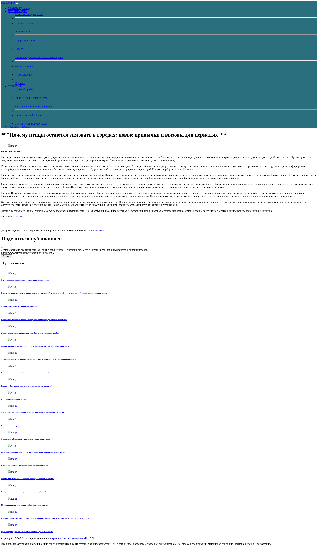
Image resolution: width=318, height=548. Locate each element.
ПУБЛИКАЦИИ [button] (17, 11)
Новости (19, 48)
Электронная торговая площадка (33, 106)
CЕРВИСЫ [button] (14, 86)
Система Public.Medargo (28, 115)
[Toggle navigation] (16, 3)
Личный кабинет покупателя (31, 97)
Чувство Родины (24, 23)
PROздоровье (22, 31)
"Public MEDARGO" (98, 230)
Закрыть (7, 256)
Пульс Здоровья (23, 74)
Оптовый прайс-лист (26, 89)
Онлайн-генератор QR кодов (31, 123)
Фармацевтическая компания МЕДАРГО (73, 538)
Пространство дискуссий (29, 14)
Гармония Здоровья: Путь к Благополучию (39, 57)
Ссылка (19, 216)
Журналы (20, 83)
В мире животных (25, 40)
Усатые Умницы (24, 66)
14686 (17, 151)
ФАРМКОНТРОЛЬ (19, 126)
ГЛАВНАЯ (19, 8)
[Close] (2, 247)
